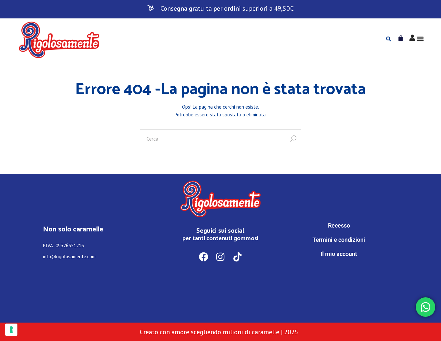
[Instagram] (220, 256)
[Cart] (400, 38)
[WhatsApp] (339, 281)
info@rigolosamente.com (69, 256)
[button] (420, 39)
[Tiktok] (237, 256)
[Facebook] (203, 256)
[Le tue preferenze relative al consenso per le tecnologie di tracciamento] (11, 330)
